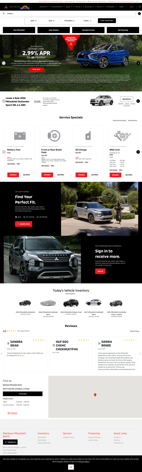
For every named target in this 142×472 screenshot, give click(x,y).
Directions (117, 440)
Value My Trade (93, 440)
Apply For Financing (94, 437)
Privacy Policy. (84, 462)
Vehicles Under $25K (44, 443)
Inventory (43, 433)
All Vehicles (43, 217)
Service (67, 433)
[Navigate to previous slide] (1, 63)
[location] (88, 1)
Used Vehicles (42, 440)
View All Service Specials (119, 120)
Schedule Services (68, 437)
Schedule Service (132, 120)
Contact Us (11, 442)
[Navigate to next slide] (140, 63)
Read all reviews (134, 331)
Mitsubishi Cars (118, 443)
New (19, 217)
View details (126, 99)
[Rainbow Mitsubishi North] (11, 6)
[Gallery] (71, 63)
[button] (95, 395)
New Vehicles (42, 437)
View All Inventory (70, 293)
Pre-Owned (30, 217)
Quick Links (120, 433)
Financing (94, 433)
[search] (140, 7)
